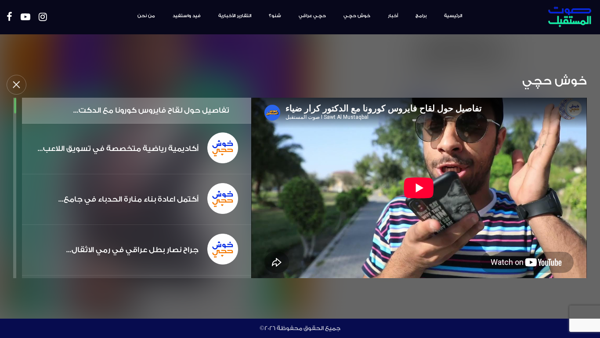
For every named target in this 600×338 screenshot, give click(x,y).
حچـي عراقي (312, 15)
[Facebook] (9, 17)
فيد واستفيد (187, 15)
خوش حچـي (356, 15)
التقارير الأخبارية (234, 15)
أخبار (393, 15)
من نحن (146, 15)
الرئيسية (453, 15)
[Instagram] (43, 17)
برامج (421, 15)
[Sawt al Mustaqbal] (544, 17)
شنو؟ (275, 15)
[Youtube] (25, 17)
